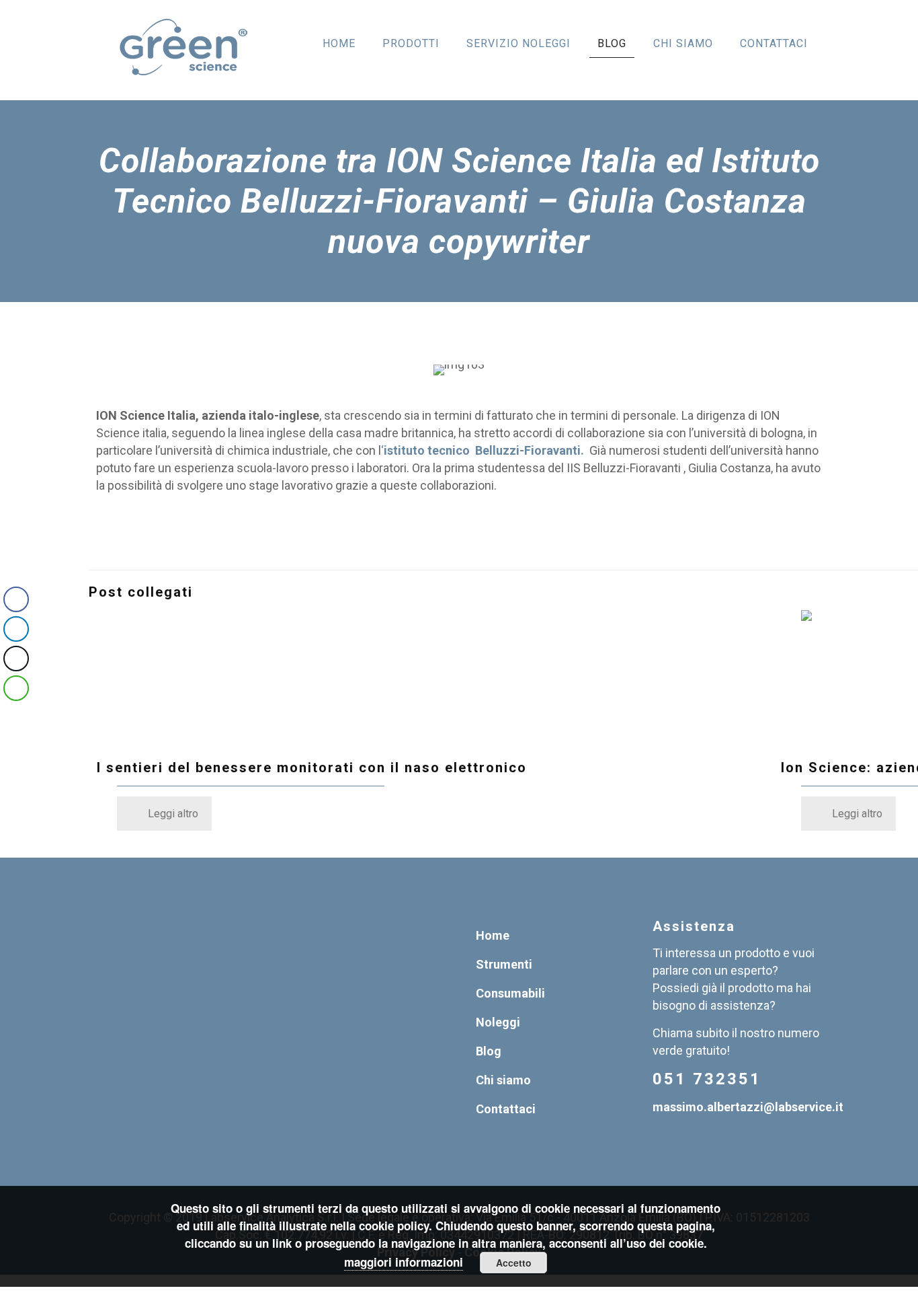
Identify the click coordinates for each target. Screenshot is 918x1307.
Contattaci (506, 1109)
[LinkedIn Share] (16, 629)
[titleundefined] (441, 677)
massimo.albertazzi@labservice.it (748, 1107)
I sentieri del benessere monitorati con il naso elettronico (312, 767)
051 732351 (707, 1079)
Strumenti (504, 964)
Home (492, 935)
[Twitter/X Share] (16, 658)
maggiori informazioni (403, 1262)
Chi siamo (503, 1080)
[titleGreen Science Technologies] (183, 50)
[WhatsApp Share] (16, 688)
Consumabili (510, 993)
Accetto (514, 1262)
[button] (15, 715)
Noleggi (498, 1022)
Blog (488, 1051)
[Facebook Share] (16, 599)
